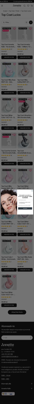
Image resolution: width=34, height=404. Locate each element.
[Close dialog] (32, 190)
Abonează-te (25, 208)
